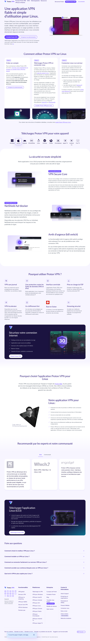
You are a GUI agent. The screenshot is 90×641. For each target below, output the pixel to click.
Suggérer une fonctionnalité (60, 631)
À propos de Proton (52, 591)
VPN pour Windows (37, 594)
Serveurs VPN (22, 594)
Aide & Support (65, 593)
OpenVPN (44, 102)
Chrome (45, 143)
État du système (8, 631)
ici (13, 44)
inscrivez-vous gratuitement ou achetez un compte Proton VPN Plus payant (17, 69)
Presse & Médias (65, 605)
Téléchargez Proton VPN (17, 532)
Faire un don (64, 611)
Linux (38, 143)
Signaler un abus (18, 631)
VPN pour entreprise (20, 2)
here (27, 635)
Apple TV (65, 143)
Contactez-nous (65, 608)
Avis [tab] (40, 454)
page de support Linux (43, 73)
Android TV (71, 144)
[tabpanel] (45, 475)
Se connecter (81, 1)
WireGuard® (52, 102)
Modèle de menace (52, 606)
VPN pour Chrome (37, 608)
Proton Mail (58, 384)
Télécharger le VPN (37, 591)
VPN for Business (22, 607)
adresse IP (79, 85)
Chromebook (58, 143)
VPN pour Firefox (36, 611)
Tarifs (28, 0)
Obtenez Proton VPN (71, 1)
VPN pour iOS (36, 603)
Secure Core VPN (23, 604)
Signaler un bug (29, 631)
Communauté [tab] (47, 454)
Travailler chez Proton (52, 600)
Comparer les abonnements (15, 87)
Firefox (51, 143)
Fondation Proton (51, 594)
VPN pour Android (37, 600)
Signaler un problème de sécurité (43, 631)
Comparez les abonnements (28, 37)
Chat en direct (64, 614)
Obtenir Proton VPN (15, 356)
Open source (50, 609)
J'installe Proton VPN (11, 37)
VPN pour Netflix (22, 601)
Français (81, 631)
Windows (12, 143)
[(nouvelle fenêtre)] (5, 591)
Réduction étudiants (66, 618)
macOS (18, 143)
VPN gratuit (21, 591)
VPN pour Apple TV (37, 623)
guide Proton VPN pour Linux (63, 122)
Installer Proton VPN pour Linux (43, 105)
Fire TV (78, 143)
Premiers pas (21, 610)
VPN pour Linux (36, 605)
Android (25, 143)
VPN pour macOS (37, 597)
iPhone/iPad (31, 143)
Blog (48, 597)
